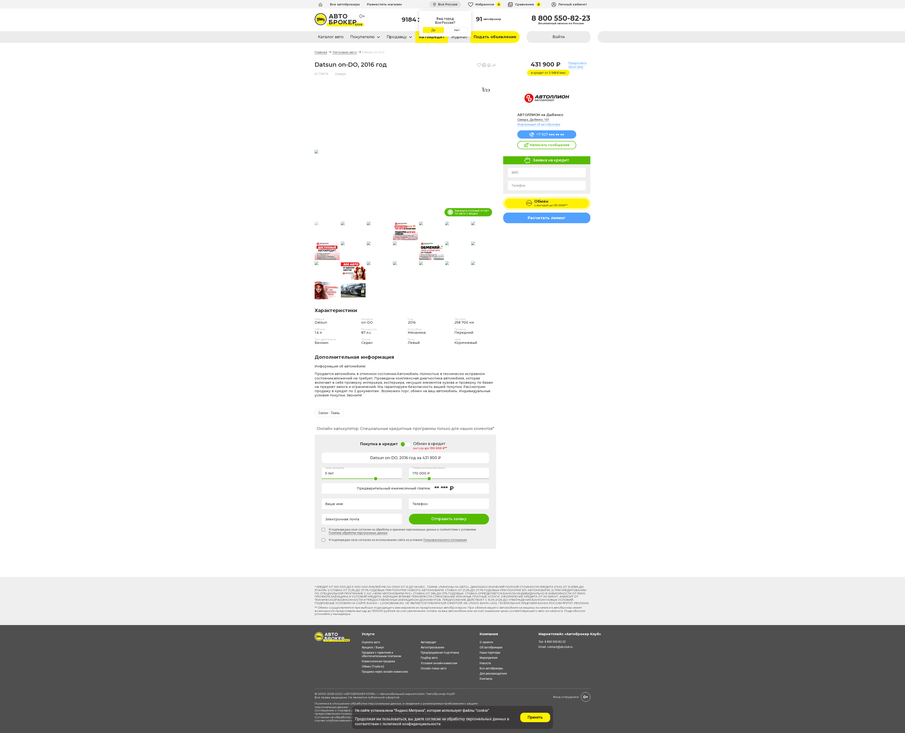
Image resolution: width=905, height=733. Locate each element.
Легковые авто (345, 52)
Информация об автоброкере (538, 124)
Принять (535, 717)
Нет (457, 30)
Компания (489, 634)
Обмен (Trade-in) (373, 666)
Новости (485, 663)
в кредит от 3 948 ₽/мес (548, 72)
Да (433, 30)
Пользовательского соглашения (445, 540)
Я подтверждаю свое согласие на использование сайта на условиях (398, 540)
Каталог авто (331, 37)
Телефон (518, 185)
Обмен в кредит (429, 444)
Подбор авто (429, 657)
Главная (321, 52)
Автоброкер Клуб (440, 694)
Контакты (486, 678)
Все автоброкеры (345, 4)
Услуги (368, 634)
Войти (558, 37)
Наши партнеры (490, 652)
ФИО (514, 172)
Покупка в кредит (379, 444)
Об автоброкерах (491, 647)
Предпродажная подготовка (440, 652)
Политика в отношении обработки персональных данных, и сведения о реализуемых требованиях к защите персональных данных (396, 705)
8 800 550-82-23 (560, 18)
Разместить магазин (384, 4)
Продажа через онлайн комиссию (385, 671)
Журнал (459, 37)
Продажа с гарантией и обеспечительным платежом (381, 654)
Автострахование (432, 647)
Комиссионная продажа (378, 661)
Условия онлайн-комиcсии (439, 663)
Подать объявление (495, 37)
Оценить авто (371, 642)
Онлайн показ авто (433, 668)
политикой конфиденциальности (411, 724)
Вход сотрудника (566, 697)
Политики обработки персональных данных (358, 533)
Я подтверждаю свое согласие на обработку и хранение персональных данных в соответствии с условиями (402, 531)
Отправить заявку (449, 519)
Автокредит (432, 37)
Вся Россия (447, 4)
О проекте (486, 642)
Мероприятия (489, 657)
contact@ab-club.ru (560, 647)
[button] (490, 152)
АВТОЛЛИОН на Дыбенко (540, 115)
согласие (433, 719)
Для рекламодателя (493, 673)
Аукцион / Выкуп (373, 647)
